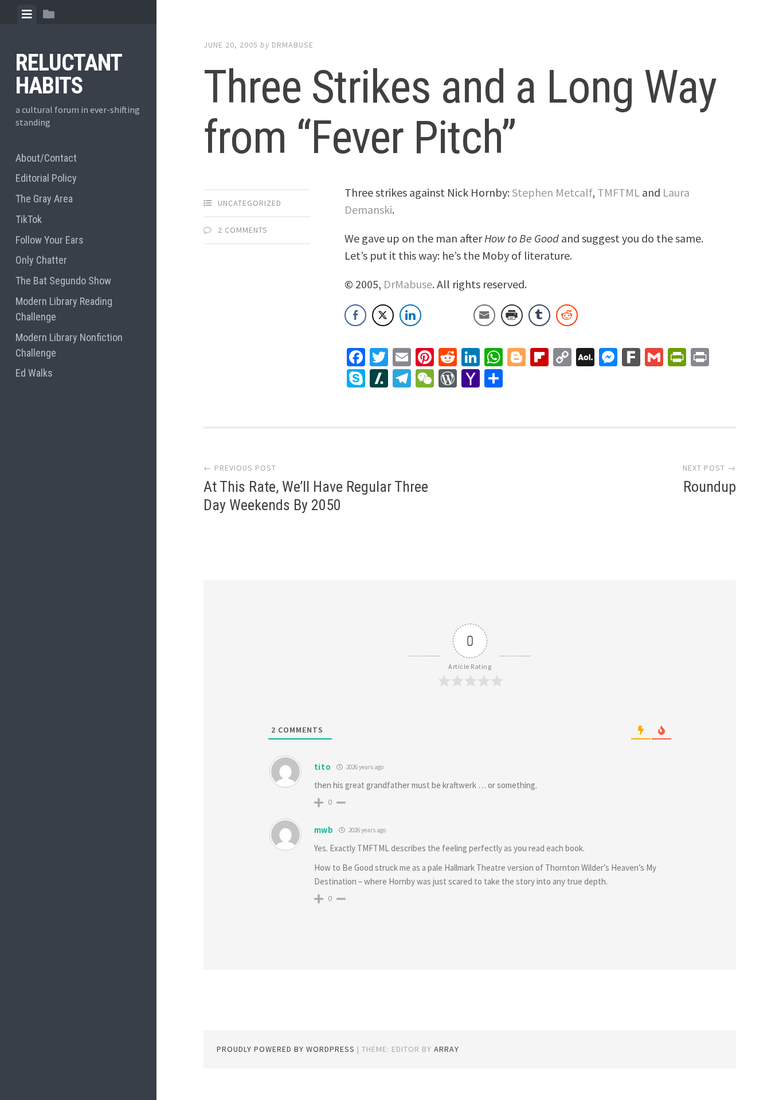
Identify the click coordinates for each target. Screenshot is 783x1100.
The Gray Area (44, 199)
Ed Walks (34, 373)
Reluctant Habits (68, 74)
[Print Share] (512, 315)
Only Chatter (41, 260)
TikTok (28, 219)
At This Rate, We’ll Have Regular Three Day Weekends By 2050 (315, 495)
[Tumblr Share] (539, 315)
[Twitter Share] (383, 315)
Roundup (709, 486)
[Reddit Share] (567, 315)
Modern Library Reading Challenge (63, 309)
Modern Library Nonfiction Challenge (69, 345)
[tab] (27, 14)
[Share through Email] (484, 315)
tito (322, 766)
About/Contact (46, 158)
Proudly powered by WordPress (286, 1049)
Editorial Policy (46, 178)
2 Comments (243, 230)
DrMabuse (293, 45)
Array (446, 1049)
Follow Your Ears (49, 240)
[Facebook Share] (355, 315)
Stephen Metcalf (552, 192)
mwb (323, 829)
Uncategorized (249, 203)
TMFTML (618, 192)
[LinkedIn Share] (410, 315)
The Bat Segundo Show (63, 281)
